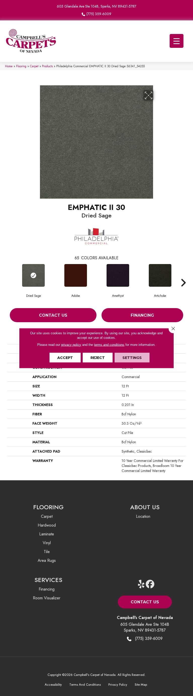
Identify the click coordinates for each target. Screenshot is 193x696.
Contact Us (53, 315)
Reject (97, 357)
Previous (10, 275)
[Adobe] (76, 275)
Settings (132, 357)
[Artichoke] (160, 275)
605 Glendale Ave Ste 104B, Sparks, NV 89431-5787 (96, 6)
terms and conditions (109, 344)
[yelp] (141, 584)
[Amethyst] (118, 275)
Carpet (34, 66)
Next (183, 275)
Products (47, 66)
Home (9, 66)
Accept (65, 357)
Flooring (21, 66)
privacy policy (71, 344)
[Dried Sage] (33, 275)
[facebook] (150, 584)
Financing (142, 315)
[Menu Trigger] (176, 41)
